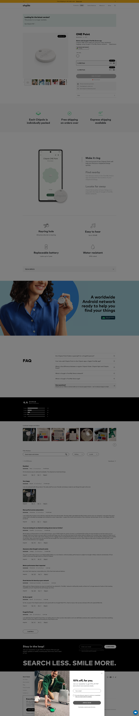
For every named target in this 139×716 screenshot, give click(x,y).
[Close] (102, 673)
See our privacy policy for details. (83, 696)
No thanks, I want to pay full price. (86, 707)
